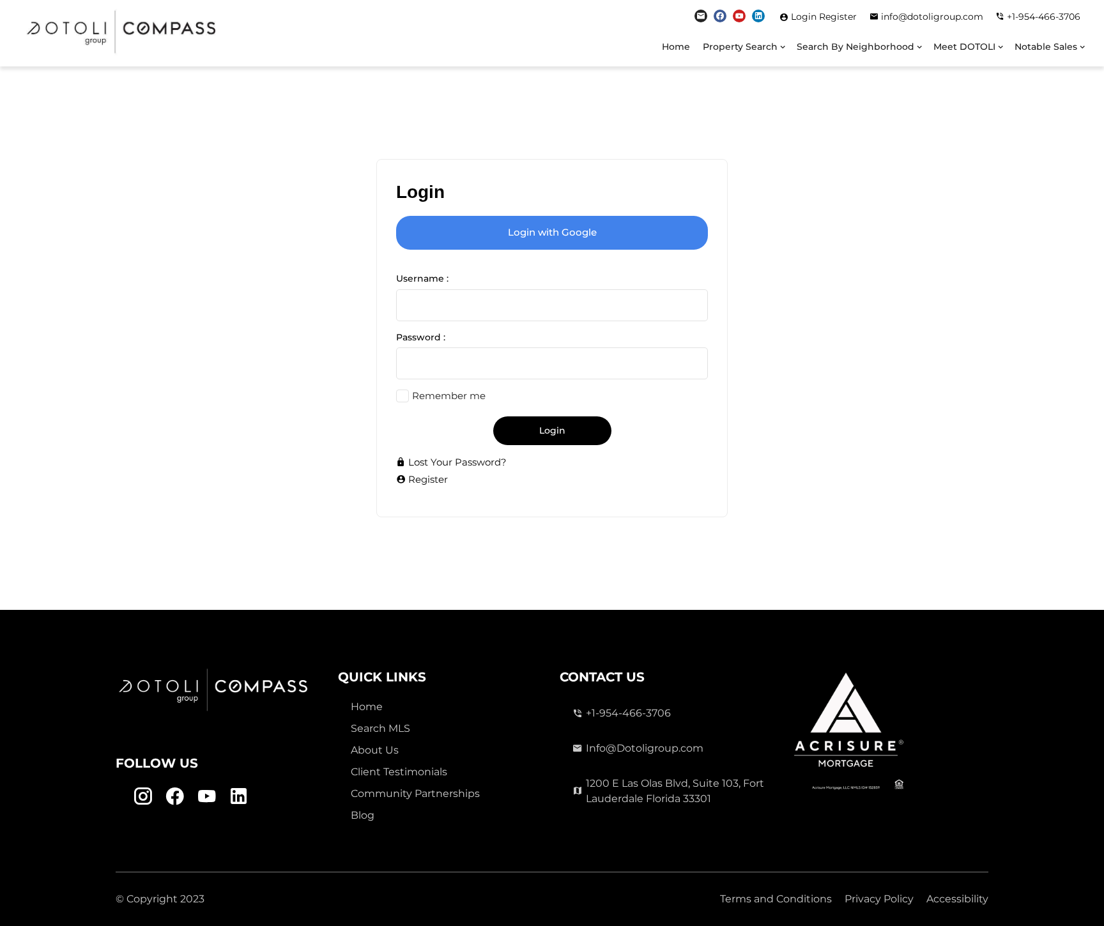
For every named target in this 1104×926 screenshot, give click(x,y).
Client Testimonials (399, 772)
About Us (375, 750)
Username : (422, 278)
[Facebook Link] (720, 16)
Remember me (449, 396)
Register (838, 16)
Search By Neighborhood (855, 46)
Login (805, 16)
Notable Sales (1046, 46)
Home (676, 46)
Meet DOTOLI (964, 46)
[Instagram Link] (700, 16)
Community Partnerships (415, 793)
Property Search (740, 46)
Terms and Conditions (776, 899)
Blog (362, 815)
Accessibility (957, 899)
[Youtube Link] (739, 16)
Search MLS (380, 728)
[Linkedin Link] (758, 16)
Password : (420, 337)
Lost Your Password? (456, 462)
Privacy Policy (879, 899)
